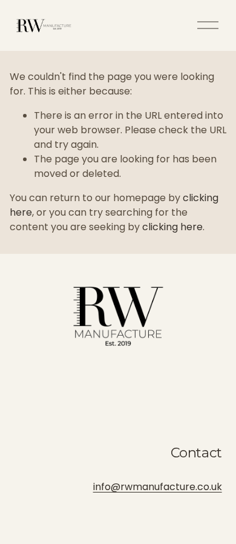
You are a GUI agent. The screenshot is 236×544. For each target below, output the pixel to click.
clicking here (172, 227)
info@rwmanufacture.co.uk (157, 487)
